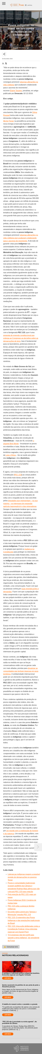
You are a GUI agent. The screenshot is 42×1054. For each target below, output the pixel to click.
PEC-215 (18, 475)
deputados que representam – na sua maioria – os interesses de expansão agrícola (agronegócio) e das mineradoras (20, 503)
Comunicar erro (11, 947)
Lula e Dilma (10, 455)
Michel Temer (8, 121)
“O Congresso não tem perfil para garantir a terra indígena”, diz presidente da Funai (23, 938)
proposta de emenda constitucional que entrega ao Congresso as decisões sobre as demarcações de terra (20, 338)
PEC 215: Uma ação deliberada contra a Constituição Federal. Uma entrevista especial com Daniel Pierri (24, 929)
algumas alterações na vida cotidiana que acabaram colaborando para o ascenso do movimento (20, 238)
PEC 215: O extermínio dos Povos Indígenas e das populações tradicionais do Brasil (24, 920)
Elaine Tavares (16, 91)
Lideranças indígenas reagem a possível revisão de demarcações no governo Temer (24, 877)
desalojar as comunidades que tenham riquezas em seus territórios (20, 671)
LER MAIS (7, 978)
